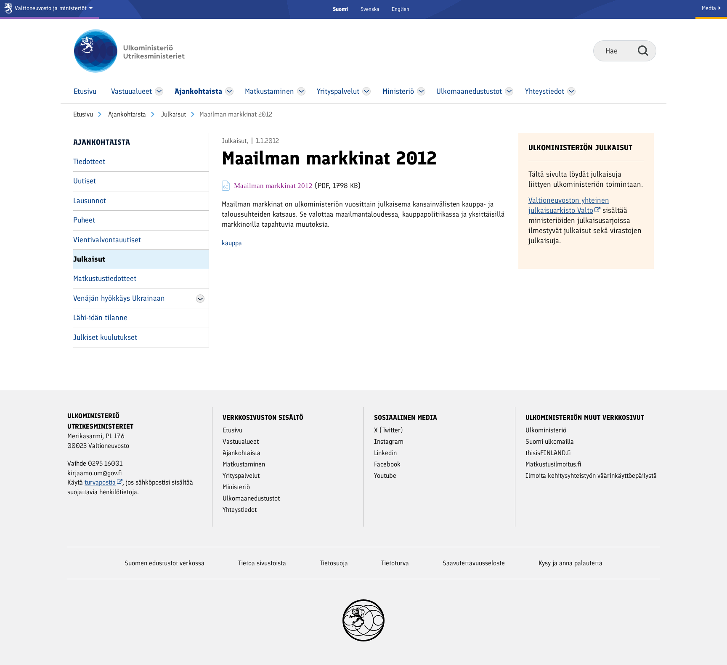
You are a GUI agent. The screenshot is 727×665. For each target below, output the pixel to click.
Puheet (84, 220)
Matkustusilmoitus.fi (553, 464)
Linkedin (385, 453)
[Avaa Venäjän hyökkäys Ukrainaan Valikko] (200, 298)
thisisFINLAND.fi (548, 453)
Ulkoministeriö (545, 430)
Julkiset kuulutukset (105, 337)
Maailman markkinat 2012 (273, 185)
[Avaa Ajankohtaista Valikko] (229, 91)
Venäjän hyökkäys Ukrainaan (119, 298)
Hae (643, 50)
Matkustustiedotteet (104, 278)
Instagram (388, 441)
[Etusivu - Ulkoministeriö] (141, 51)
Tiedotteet (89, 161)
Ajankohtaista (126, 114)
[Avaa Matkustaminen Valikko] (301, 91)
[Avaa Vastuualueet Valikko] (159, 91)
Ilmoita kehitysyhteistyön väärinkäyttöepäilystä (591, 476)
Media (710, 8)
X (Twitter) (388, 430)
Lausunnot (89, 200)
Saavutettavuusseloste (474, 563)
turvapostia (100, 482)
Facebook (387, 464)
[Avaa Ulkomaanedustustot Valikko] (509, 91)
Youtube (385, 476)
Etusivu (83, 114)
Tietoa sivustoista (262, 563)
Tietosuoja (334, 563)
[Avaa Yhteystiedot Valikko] (571, 91)
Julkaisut (172, 114)
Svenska (370, 9)
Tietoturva (395, 563)
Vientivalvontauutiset (107, 239)
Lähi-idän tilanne (100, 317)
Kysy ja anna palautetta (570, 563)
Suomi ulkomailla (549, 441)
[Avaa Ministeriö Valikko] (421, 91)
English (400, 9)
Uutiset (84, 180)
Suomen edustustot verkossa (164, 563)
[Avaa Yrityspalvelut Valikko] (366, 91)
